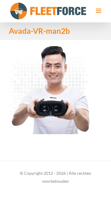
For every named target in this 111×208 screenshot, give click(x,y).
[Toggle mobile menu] (99, 11)
